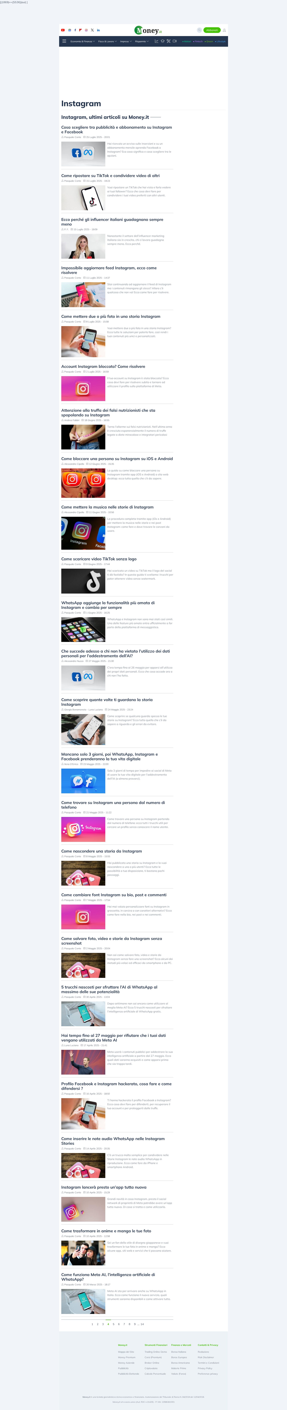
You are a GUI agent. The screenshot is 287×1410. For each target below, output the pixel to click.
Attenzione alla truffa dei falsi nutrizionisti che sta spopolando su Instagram (108, 412)
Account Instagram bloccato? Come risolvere (103, 366)
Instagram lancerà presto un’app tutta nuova (103, 1187)
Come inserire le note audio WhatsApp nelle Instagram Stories (113, 1141)
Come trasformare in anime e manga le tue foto (106, 1230)
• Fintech (198, 41)
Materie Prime (178, 1368)
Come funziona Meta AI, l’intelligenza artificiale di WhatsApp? (108, 1277)
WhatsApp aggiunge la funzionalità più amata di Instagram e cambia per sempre (108, 605)
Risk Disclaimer (206, 1357)
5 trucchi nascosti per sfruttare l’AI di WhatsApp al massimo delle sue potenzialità (109, 989)
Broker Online (152, 1362)
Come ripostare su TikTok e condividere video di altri (110, 175)
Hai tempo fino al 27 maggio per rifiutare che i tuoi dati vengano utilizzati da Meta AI (113, 1037)
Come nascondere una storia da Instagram (101, 851)
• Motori (186, 41)
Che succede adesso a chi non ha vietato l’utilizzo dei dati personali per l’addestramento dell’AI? (115, 653)
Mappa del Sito (126, 1351)
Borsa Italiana (178, 1351)
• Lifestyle (220, 41)
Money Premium (126, 1357)
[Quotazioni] (157, 41)
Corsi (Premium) (153, 1357)
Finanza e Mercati (181, 1345)
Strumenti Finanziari (156, 1345)
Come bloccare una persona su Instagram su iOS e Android (117, 458)
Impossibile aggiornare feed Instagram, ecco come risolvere (109, 270)
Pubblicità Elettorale (128, 1373)
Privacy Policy (205, 1368)
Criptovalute (151, 1368)
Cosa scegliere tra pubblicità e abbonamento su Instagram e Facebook (116, 129)
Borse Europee (179, 1357)
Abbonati (212, 30)
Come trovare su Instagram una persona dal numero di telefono (113, 804)
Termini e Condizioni (208, 1362)
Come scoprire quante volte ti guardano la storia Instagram (107, 702)
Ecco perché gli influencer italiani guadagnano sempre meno (112, 221)
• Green (209, 41)
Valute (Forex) (178, 1373)
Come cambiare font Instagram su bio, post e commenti (113, 894)
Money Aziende (126, 1362)
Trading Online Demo (156, 1351)
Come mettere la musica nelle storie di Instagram (107, 507)
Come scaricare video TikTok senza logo (99, 558)
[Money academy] (163, 41)
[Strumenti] (169, 41)
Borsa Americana (180, 1362)
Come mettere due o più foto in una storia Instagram (110, 316)
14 (142, 1323)
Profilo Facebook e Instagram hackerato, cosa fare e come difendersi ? (116, 1086)
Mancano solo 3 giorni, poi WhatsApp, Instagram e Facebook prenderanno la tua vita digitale (109, 756)
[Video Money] (175, 41)
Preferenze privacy (208, 1373)
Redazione (203, 1351)
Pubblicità (123, 1368)
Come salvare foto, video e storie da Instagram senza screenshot (111, 940)
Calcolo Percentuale (155, 1373)
